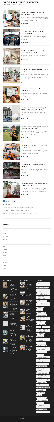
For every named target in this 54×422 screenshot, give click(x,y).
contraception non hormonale (43, 318)
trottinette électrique (41, 406)
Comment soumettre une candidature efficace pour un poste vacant (13, 333)
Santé (4, 255)
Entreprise (5, 236)
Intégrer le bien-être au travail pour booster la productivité (29, 348)
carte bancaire (41, 300)
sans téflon (41, 392)
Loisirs (4, 246)
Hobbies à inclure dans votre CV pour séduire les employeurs (13, 342)
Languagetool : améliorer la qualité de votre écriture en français (13, 297)
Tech (4, 265)
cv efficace (46, 327)
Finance (5, 243)
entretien (40, 336)
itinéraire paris (40, 354)
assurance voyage (42, 287)
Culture (5, 233)
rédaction (41, 390)
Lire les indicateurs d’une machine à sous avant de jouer (16, 220)
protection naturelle (43, 379)
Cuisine (5, 230)
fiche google (41, 342)
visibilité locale (42, 409)
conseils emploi (42, 315)
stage (39, 395)
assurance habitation (40, 284)
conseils (40, 310)
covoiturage (41, 321)
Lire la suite (25, 23)
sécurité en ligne (42, 400)
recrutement (43, 387)
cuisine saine (41, 324)
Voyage (5, 268)
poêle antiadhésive (43, 373)
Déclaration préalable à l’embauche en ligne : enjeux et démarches (13, 315)
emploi (40, 334)
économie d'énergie (43, 412)
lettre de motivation (43, 357)
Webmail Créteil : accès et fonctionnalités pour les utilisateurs (14, 350)
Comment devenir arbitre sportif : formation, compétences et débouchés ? (34, 127)
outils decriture (42, 366)
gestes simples (42, 345)
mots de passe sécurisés (42, 360)
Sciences (5, 259)
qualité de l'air (42, 382)
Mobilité (5, 252)
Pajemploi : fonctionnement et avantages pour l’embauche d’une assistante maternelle (14, 306)
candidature (43, 294)
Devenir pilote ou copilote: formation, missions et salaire (17, 210)
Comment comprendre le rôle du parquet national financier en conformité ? (33, 108)
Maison (5, 249)
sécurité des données (42, 397)
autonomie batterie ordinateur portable (43, 291)
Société (5, 262)
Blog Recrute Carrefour (21, 2)
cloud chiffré (40, 307)
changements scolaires (41, 304)
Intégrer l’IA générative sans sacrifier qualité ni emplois (16, 216)
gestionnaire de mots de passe (42, 348)
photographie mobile (41, 369)
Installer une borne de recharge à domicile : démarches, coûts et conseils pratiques (13, 287)
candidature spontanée (42, 297)
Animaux (5, 226)
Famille (5, 239)
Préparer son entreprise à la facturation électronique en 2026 (33, 13)
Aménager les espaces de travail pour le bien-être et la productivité (33, 51)
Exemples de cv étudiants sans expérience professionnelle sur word (13, 324)
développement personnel (43, 330)
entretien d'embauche (41, 339)
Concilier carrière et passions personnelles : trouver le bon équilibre (34, 184)
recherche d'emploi (43, 385)
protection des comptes (42, 376)
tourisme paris (40, 402)
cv (39, 327)
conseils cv (41, 312)
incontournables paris (42, 352)
